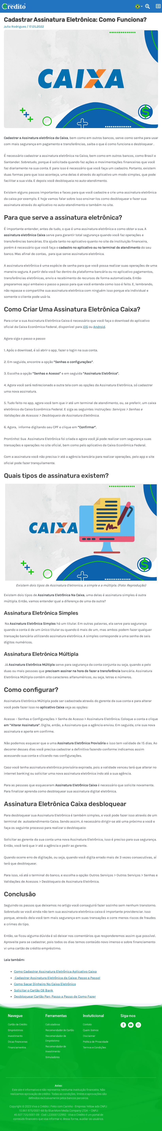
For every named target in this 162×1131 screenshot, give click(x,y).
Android (99, 327)
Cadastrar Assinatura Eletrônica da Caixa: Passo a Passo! (57, 978)
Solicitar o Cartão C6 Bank (33, 990)
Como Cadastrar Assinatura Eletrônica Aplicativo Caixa (55, 971)
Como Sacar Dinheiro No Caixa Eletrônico (45, 984)
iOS (85, 327)
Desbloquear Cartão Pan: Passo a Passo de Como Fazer (55, 996)
